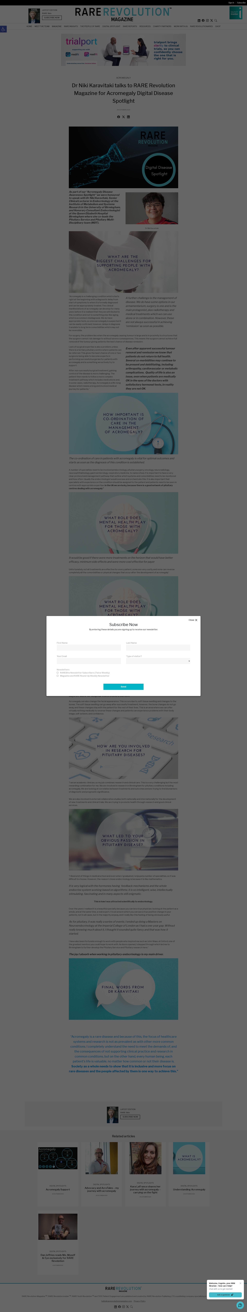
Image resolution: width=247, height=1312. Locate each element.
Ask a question (223, 1294)
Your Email (62, 656)
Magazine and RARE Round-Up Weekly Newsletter (84, 676)
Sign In (231, 3)
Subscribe (241, 3)
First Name (62, 643)
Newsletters (63, 669)
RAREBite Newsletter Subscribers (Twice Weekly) (85, 673)
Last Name (131, 643)
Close (193, 620)
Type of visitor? (134, 656)
